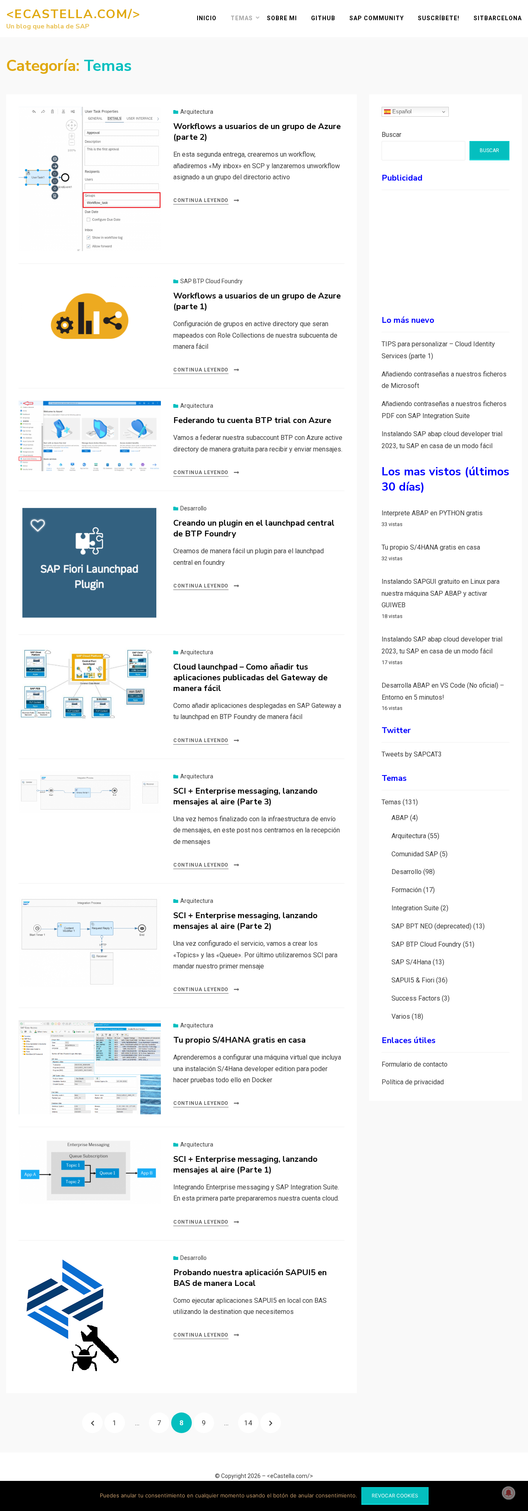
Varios (400, 1016)
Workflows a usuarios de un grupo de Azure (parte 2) (257, 132)
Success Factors (415, 998)
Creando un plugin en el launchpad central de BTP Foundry (254, 528)
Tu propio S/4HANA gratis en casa (239, 1040)
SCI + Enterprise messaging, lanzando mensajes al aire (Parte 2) (245, 921)
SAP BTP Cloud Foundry (211, 281)
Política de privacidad (413, 1082)
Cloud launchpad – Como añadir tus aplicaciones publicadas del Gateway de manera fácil (250, 677)
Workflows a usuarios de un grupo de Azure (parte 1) (257, 301)
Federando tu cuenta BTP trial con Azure (252, 420)
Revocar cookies (395, 1495)
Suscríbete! (439, 18)
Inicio (207, 18)
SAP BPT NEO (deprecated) (431, 926)
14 (251, 1422)
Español (401, 111)
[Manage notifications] (508, 1492)
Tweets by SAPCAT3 (412, 754)
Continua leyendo (201, 200)
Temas (242, 18)
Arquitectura (196, 111)
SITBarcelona (498, 18)
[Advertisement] (445, 247)
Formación (406, 890)
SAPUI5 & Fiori (412, 980)
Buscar (391, 135)
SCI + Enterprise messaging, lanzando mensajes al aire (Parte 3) (245, 796)
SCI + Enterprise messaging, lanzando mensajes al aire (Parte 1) (245, 1164)
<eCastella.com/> (73, 14)
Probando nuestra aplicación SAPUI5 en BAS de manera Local (250, 1278)
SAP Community (376, 18)
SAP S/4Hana (411, 962)
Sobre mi (282, 18)
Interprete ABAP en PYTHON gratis (432, 513)
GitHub (323, 18)
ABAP (399, 818)
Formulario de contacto (415, 1064)
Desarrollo (193, 508)
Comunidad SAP (414, 854)
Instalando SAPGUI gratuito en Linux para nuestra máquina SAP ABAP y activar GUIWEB (441, 593)
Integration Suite (415, 908)
